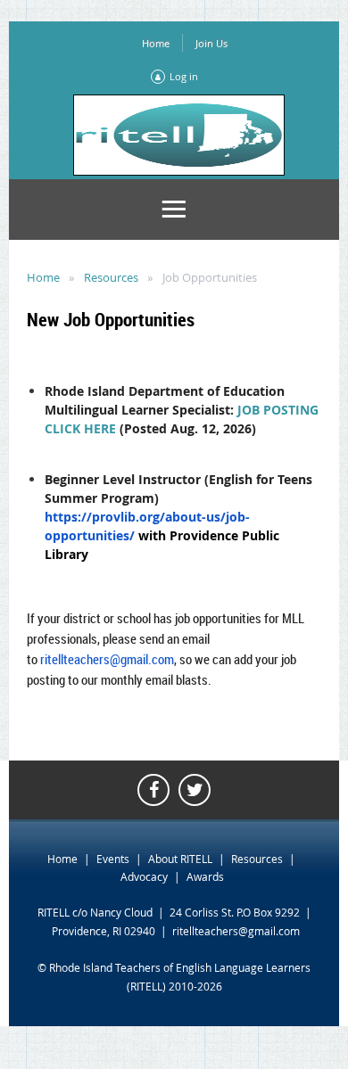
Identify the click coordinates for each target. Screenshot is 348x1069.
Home (156, 43)
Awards (205, 876)
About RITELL (180, 858)
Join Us (211, 43)
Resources (111, 277)
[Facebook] (153, 790)
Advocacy (144, 876)
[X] (194, 790)
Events (112, 858)
